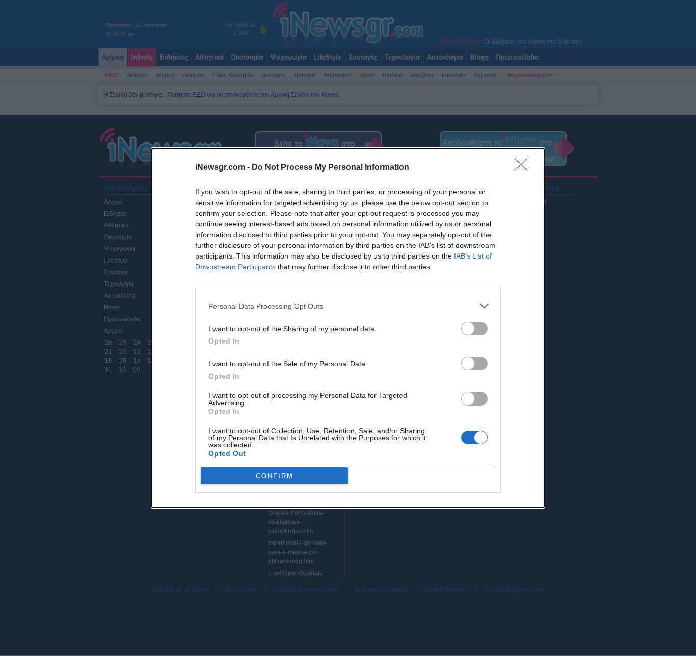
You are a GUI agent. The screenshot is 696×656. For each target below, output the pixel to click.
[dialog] (348, 328)
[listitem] (348, 306)
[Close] (524, 168)
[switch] (474, 328)
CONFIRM (274, 476)
